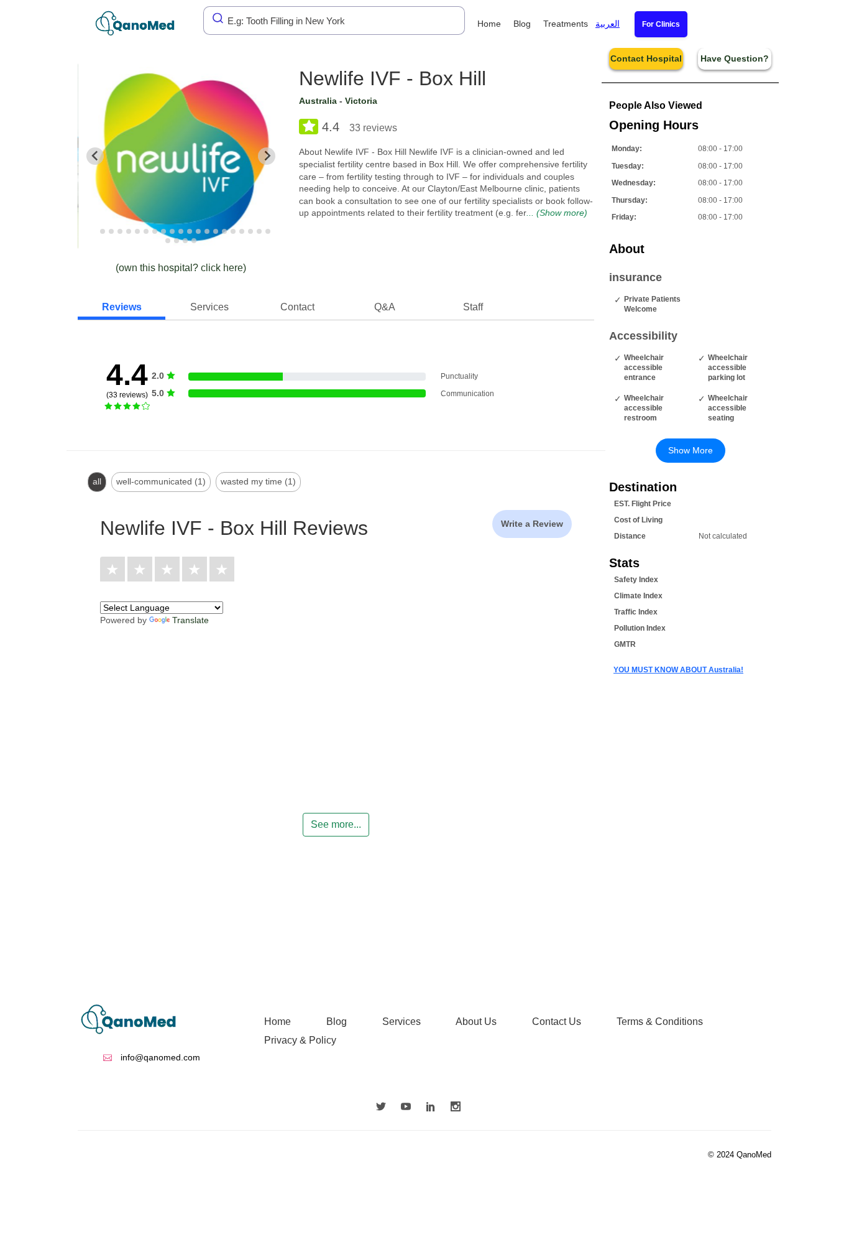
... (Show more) (556, 213)
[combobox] (334, 20)
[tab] (94, 231)
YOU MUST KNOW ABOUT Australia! (678, 669)
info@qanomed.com (159, 1057)
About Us (476, 1021)
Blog (522, 24)
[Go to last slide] (95, 156)
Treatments (565, 24)
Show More (690, 450)
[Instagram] (459, 1108)
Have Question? (734, 58)
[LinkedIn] (434, 1108)
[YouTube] (409, 1108)
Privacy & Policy (300, 1040)
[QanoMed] (143, 23)
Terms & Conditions (660, 1021)
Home (489, 24)
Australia (318, 101)
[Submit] (214, 18)
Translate (190, 620)
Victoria (361, 101)
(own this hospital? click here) (181, 267)
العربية (607, 24)
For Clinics (661, 24)
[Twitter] (384, 1108)
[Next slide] (266, 156)
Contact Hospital (646, 58)
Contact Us (556, 1021)
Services (401, 1021)
